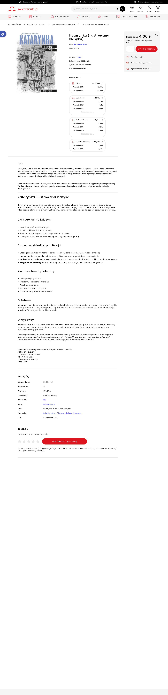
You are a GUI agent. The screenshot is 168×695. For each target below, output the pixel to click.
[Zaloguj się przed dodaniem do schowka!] (156, 35)
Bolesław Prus (80, 44)
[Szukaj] (122, 9)
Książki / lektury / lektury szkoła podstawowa (62, 413)
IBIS (79, 57)
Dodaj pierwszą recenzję (64, 441)
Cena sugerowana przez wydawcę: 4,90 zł (139, 41)
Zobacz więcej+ (87, 112)
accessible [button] (2, 33)
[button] (117, 9)
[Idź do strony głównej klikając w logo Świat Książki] (23, 9)
